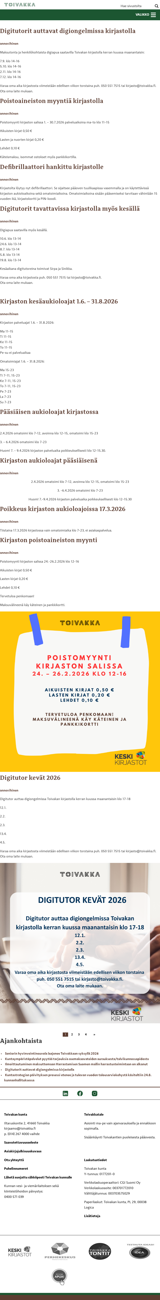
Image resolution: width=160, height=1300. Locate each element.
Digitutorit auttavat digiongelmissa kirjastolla (68, 31)
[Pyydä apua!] (60, 1276)
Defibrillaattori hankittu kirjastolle (52, 167)
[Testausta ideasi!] (140, 1251)
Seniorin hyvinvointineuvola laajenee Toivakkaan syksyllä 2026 (52, 1053)
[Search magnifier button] (156, 6)
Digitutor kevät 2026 (30, 778)
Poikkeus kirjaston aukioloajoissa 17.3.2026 (62, 509)
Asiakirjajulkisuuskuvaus (22, 1151)
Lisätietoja (92, 1216)
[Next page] (93, 1034)
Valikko (142, 14)
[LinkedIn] (65, 1093)
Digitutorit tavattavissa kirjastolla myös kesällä (70, 209)
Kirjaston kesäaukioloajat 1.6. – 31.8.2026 (59, 302)
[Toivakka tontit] (100, 1251)
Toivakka (19, 4)
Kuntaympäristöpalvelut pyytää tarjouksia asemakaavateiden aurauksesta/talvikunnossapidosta (77, 1059)
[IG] (94, 1093)
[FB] (80, 1093)
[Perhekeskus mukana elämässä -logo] (60, 1251)
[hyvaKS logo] (100, 1273)
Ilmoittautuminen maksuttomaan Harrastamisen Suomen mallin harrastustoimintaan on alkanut (76, 1064)
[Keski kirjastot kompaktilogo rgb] (20, 1247)
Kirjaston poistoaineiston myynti (48, 540)
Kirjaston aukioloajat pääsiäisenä (49, 461)
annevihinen (9, 44)
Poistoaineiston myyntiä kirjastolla (51, 101)
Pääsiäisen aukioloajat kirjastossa (49, 412)
